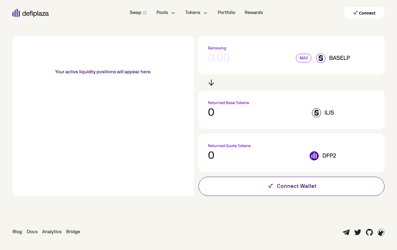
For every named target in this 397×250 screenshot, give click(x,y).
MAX (304, 58)
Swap (135, 12)
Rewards (254, 12)
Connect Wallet (297, 186)
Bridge (73, 232)
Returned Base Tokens (228, 103)
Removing (217, 48)
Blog (17, 232)
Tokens (192, 12)
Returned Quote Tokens (229, 146)
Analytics (52, 232)
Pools (162, 12)
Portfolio (226, 12)
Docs (32, 232)
